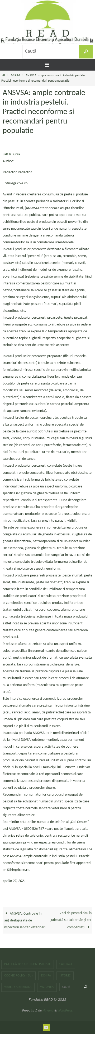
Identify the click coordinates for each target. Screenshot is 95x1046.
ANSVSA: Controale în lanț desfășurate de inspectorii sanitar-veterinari (24, 920)
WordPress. (65, 1010)
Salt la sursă (11, 154)
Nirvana (48, 1010)
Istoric (65, 975)
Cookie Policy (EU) (18, 975)
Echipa (46, 975)
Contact (66, 964)
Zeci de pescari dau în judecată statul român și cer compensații (71, 920)
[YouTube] (46, 1027)
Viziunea (47, 987)
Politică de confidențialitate (27, 964)
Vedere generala (18, 987)
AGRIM (15, 75)
